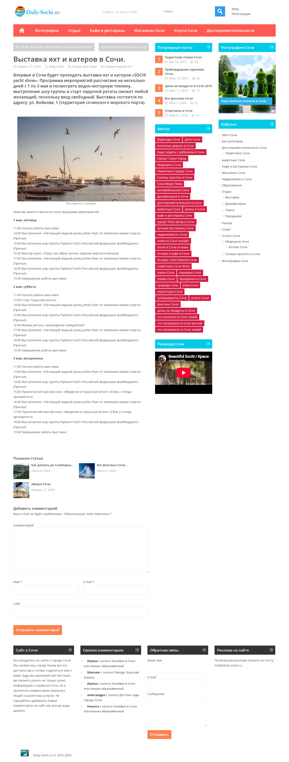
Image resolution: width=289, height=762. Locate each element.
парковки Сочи (190, 272)
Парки (229, 210)
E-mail (89, 582)
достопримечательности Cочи (179, 203)
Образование (232, 185)
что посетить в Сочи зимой (177, 317)
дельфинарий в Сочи (172, 196)
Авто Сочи (229, 135)
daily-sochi (56, 66)
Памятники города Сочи (175, 171)
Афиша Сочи (40, 484)
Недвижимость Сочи (237, 179)
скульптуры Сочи (169, 292)
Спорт (226, 229)
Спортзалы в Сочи (178, 111)
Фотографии (47, 30)
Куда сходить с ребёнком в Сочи (180, 152)
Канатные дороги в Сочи (175, 146)
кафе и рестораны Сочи (174, 215)
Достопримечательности (231, 30)
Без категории (232, 141)
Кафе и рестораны (107, 30)
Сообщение (155, 694)
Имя (17, 582)
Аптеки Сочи (238, 247)
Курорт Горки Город (171, 158)
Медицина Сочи (169, 165)
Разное (227, 223)
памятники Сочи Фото (173, 266)
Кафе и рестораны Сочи (239, 166)
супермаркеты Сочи (172, 298)
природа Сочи (167, 285)
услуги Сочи (200, 298)
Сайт (16, 604)
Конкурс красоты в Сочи (121, 47)
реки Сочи (190, 285)
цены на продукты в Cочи (176, 311)
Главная (21, 30)
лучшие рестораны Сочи (175, 228)
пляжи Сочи (166, 279)
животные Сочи (168, 209)
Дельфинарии (235, 204)
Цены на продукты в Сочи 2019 (188, 86)
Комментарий (23, 525)
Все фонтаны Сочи (179, 98)
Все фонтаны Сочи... (112, 465)
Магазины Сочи (149, 30)
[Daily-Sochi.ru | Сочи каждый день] (41, 17)
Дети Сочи (192, 139)
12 (196, 103)
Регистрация (241, 14)
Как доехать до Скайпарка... (52, 465)
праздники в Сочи (192, 279)
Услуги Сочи (185, 30)
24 (196, 62)
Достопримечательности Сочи (244, 148)
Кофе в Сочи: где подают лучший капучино (56, 47)
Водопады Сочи (168, 139)
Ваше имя (154, 660)
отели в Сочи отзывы (172, 247)
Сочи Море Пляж (169, 184)
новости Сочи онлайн (173, 241)
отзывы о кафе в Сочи (173, 253)
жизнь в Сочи (195, 209)
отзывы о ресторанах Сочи (177, 260)
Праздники (233, 216)
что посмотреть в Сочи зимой (179, 330)
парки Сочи (165, 272)
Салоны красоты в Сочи (174, 177)
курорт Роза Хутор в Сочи (175, 222)
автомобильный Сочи (173, 190)
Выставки (90, 66)
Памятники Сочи (237, 153)
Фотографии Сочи (235, 261)
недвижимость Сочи (172, 234)
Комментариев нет (119, 66)
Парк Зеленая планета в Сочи (243, 101)
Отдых (74, 30)
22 (198, 78)
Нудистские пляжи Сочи (183, 57)
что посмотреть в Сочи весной (179, 323)
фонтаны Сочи (168, 304)
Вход (235, 9)
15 (198, 91)
